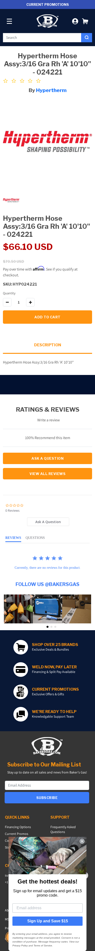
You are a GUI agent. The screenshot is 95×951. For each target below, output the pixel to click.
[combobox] (42, 37)
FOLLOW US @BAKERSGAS (47, 584)
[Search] (86, 37)
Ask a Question (47, 458)
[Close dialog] (82, 841)
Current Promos (16, 834)
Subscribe (47, 798)
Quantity (9, 293)
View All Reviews (47, 474)
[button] (85, 21)
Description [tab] (47, 345)
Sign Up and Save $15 (47, 921)
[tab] (48, 522)
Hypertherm (51, 90)
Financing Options (18, 827)
